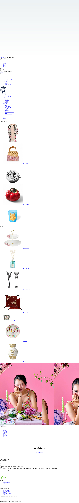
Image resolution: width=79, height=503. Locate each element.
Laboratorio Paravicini (8, 114)
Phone (1, 464)
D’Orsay (6, 108)
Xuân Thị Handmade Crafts (9, 112)
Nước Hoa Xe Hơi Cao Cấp (9, 79)
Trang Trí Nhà (5, 81)
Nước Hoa (6, 80)
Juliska (6, 113)
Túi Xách (6, 101)
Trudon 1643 (7, 104)
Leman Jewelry (7, 110)
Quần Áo (6, 98)
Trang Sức (4, 94)
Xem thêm (2, 425)
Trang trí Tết (5, 483)
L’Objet (6, 109)
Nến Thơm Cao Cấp (8, 76)
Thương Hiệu (5, 103)
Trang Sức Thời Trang (8, 96)
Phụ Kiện (6, 102)
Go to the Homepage (39, 452)
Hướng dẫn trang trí (6, 492)
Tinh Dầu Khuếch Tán (8, 77)
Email (3, 462)
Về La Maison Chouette (7, 493)
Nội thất (6, 83)
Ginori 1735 (7, 105)
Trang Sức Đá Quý (8, 95)
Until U (6, 111)
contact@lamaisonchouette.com (5, 471)
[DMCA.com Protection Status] (3, 478)
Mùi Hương (5, 75)
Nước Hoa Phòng (8, 78)
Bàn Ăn (6, 82)
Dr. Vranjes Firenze (8, 107)
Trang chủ (2, 57)
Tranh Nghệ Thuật (8, 84)
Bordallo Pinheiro (8, 106)
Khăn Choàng (7, 100)
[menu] (0, 73)
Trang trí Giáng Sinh (6, 482)
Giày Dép (6, 99)
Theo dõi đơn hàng (6, 490)
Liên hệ (4, 494)
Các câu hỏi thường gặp (7, 491)
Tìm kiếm (2, 58)
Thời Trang (4, 97)
